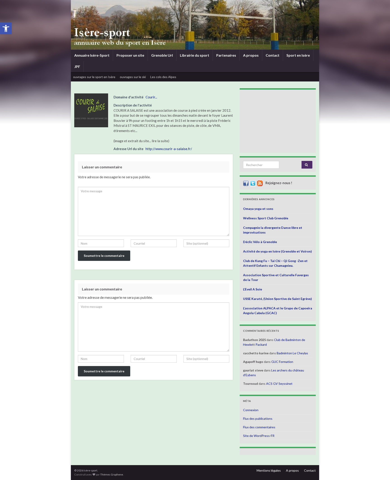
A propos (251, 55)
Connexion (250, 410)
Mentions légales (269, 470)
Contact (272, 55)
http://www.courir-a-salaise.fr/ (169, 149)
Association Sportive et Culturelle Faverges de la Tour (276, 277)
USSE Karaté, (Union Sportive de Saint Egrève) (277, 299)
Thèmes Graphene (111, 474)
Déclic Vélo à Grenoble (260, 242)
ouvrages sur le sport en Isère (94, 77)
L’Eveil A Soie (252, 289)
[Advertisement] (277, 121)
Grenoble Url (162, 55)
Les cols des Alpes (163, 77)
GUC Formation (282, 362)
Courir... (151, 97)
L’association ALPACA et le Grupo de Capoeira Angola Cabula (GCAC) (277, 310)
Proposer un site (130, 55)
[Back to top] (379, 469)
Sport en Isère (298, 55)
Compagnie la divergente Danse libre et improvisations (272, 230)
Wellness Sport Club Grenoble (265, 218)
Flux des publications (257, 418)
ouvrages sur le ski (133, 77)
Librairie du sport (194, 55)
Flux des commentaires (259, 427)
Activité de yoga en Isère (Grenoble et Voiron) (277, 251)
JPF (77, 66)
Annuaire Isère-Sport (91, 55)
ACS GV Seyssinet (279, 383)
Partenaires (226, 55)
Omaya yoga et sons (258, 209)
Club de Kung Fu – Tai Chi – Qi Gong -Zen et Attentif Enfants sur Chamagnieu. (275, 263)
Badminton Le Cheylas (292, 353)
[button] (6, 28)
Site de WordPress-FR (258, 436)
